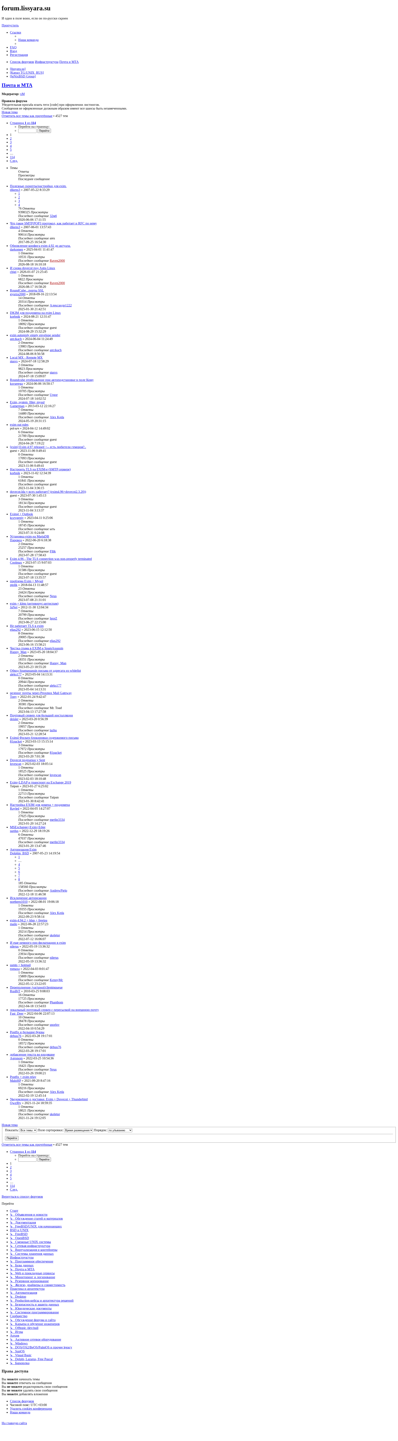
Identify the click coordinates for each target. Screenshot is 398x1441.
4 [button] (11, 146)
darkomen (16, 249)
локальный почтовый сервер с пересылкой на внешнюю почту (54, 1010)
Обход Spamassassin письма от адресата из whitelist (45, 670)
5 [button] (11, 149)
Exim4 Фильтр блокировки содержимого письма (44, 737)
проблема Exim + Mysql (26, 581)
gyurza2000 (17, 294)
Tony (13, 696)
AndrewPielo (58, 890)
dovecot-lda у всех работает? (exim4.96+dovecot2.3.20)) (48, 491)
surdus (14, 831)
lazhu (53, 730)
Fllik (53, 551)
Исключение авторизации (28, 898)
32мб (53, 216)
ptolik (13, 585)
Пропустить (10, 25)
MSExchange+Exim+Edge (27, 827)
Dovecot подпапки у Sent (27, 760)
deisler (14, 719)
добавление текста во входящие (32, 1054)
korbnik (15, 316)
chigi (13, 272)
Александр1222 (61, 305)
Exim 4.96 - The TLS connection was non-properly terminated (51, 559)
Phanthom (56, 1002)
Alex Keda (57, 417)
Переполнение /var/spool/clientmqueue (36, 987)
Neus (53, 596)
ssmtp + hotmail (20, 965)
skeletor (55, 935)
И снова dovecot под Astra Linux (32, 268)
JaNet (13, 607)
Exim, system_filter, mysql (27, 402)
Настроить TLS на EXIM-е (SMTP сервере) (40, 469)
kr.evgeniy (17, 518)
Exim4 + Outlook (21, 514)
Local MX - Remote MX (26, 357)
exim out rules (19, 424)
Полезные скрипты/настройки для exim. (38, 186)
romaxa (15, 969)
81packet (16, 741)
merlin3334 (57, 819)
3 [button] (11, 142)
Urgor (54, 395)
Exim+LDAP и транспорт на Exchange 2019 (40, 782)
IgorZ (53, 618)
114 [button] (12, 157)
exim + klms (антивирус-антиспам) (34, 603)
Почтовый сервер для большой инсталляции (41, 715)
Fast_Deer (16, 1013)
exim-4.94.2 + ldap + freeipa (28, 920)
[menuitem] (28, 40)
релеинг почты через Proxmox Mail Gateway (41, 693)
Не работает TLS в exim (27, 626)
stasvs (14, 361)
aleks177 (16, 674)
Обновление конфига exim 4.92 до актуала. (40, 245)
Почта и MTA (17, 85)
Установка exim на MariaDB (29, 536)
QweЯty (15, 1103)
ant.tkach (16, 339)
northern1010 (19, 901)
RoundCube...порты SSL (27, 290)
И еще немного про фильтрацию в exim (38, 942)
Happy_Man (18, 652)
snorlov (54, 1024)
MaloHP (15, 1080)
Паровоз (16, 540)
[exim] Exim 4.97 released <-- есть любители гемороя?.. (48, 447)
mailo (13, 924)
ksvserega (16, 383)
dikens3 (15, 190)
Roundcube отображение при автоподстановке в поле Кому (52, 380)
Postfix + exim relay (23, 1077)
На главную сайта (14, 1423)
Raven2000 (57, 260)
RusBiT (15, 991)
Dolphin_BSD (19, 853)
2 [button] (11, 138)
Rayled (14, 808)
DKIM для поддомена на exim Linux (35, 313)
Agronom (16, 1058)
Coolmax (16, 562)
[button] (23, 123)
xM (22, 94)
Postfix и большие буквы (27, 1032)
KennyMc (56, 980)
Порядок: (101, 1130)
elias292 (15, 629)
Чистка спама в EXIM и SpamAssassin (36, 648)
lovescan (15, 764)
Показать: (12, 1130)
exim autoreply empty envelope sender (35, 335)
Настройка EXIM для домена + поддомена (40, 805)
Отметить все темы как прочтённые (27, 116)
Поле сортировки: (51, 1130)
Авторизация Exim (23, 849)
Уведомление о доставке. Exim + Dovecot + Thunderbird (49, 1099)
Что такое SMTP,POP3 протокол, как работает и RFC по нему (53, 223)
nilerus (14, 946)
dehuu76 (15, 1036)
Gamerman (17, 406)
